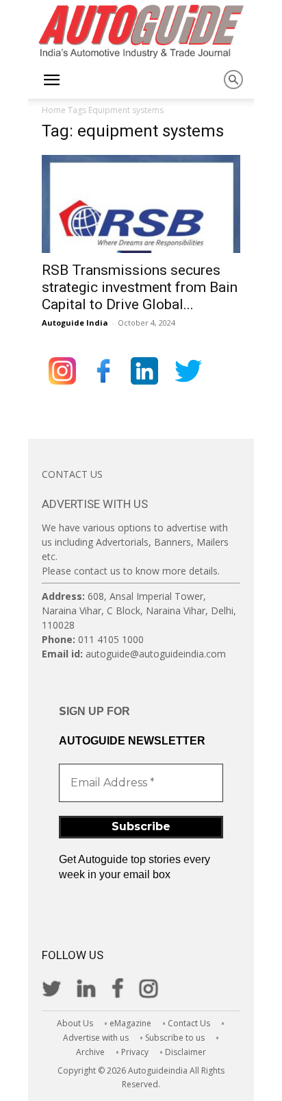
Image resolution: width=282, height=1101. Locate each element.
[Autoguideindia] (141, 31)
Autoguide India (75, 322)
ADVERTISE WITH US (95, 504)
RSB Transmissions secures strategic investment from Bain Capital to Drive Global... (140, 287)
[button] (51, 80)
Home (54, 110)
